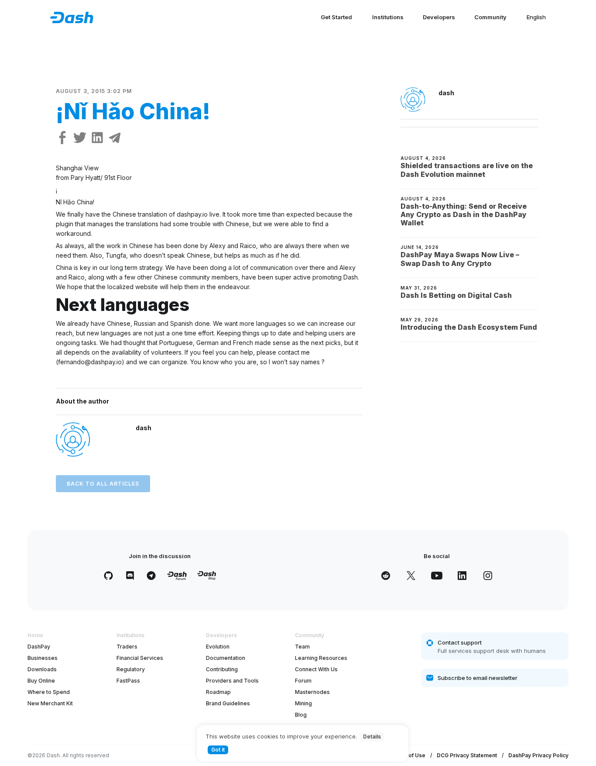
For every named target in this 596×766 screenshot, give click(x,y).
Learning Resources (321, 658)
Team (302, 646)
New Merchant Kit (50, 703)
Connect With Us (316, 669)
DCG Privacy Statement (467, 755)
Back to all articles (103, 483)
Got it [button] (218, 749)
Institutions (388, 17)
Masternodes (312, 692)
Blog (301, 714)
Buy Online (41, 680)
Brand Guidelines (228, 703)
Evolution (217, 646)
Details (372, 736)
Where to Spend (48, 692)
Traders (126, 646)
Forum (303, 680)
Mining (303, 703)
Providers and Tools (232, 680)
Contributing (222, 669)
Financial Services (139, 658)
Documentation (225, 658)
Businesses (42, 658)
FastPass (128, 680)
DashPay (38, 646)
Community (490, 17)
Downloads (42, 669)
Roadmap (218, 692)
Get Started (336, 17)
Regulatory (130, 669)
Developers (439, 17)
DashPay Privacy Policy (538, 755)
